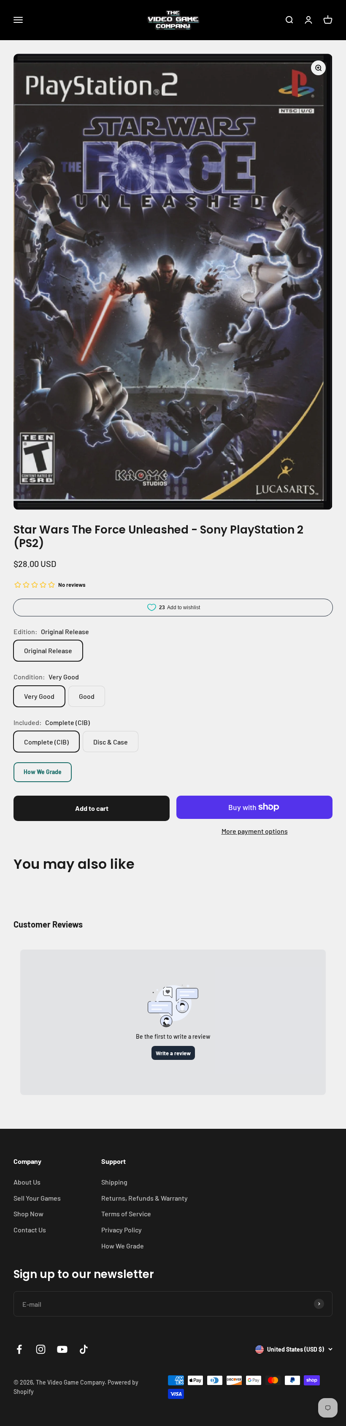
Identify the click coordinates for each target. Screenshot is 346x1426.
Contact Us (30, 1230)
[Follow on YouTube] (62, 1349)
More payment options (255, 831)
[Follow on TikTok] (83, 1349)
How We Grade (43, 771)
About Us (27, 1182)
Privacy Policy (121, 1230)
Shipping (114, 1182)
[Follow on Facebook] (19, 1349)
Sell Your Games (37, 1198)
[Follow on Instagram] (40, 1349)
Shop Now (28, 1214)
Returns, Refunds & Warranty (144, 1198)
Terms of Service (126, 1214)
